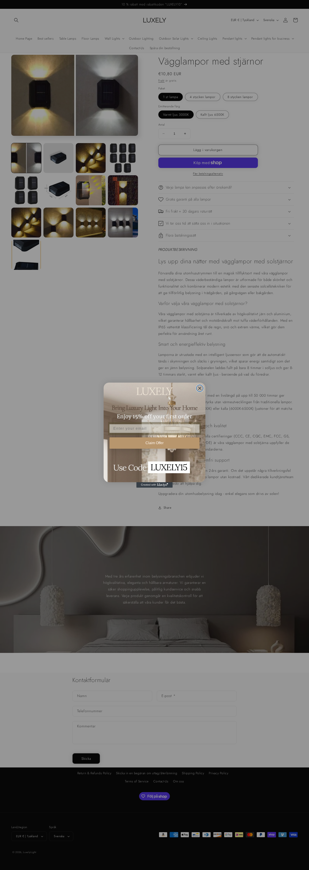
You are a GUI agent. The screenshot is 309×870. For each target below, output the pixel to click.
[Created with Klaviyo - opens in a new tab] (154, 485)
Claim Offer (154, 443)
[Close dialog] (199, 388)
